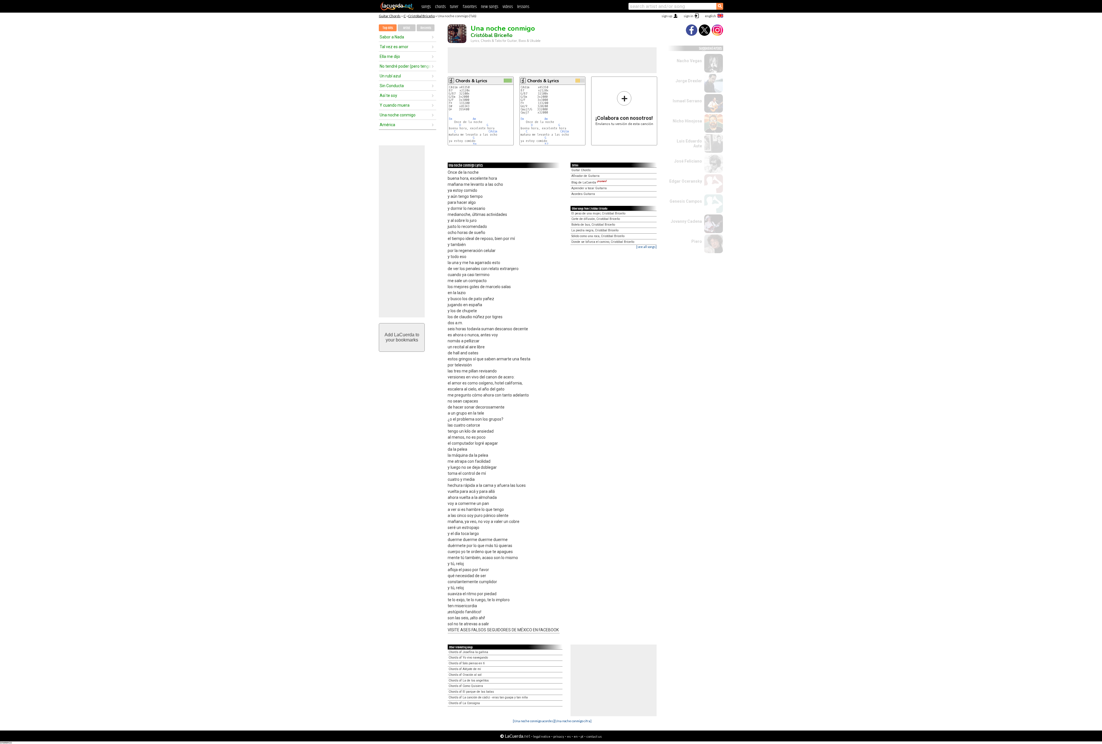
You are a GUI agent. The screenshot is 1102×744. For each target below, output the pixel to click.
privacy (558, 736)
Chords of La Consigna (464, 703)
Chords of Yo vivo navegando (468, 657)
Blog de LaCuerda (589, 182)
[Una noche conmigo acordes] (533, 721)
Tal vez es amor (394, 46)
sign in (688, 16)
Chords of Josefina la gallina (468, 652)
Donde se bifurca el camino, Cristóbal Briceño (602, 242)
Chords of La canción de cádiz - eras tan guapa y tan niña (488, 697)
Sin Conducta (392, 85)
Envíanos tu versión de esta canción (624, 108)
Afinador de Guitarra (585, 176)
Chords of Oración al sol (465, 675)
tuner (454, 6)
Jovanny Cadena (686, 221)
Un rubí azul (390, 76)
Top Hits (388, 28)
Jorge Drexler (689, 81)
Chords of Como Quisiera (466, 686)
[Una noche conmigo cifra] (572, 721)
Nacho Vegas (689, 60)
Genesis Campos (686, 201)
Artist (406, 28)
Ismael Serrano (687, 101)
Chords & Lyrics (471, 81)
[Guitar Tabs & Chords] (397, 9)
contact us (594, 736)
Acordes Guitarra (583, 194)
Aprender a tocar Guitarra (589, 188)
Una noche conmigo (398, 115)
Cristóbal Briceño (421, 16)
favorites (470, 6)
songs (426, 6)
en (576, 736)
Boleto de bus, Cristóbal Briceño (593, 224)
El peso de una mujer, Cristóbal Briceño (598, 213)
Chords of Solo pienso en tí (467, 663)
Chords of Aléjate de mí (465, 669)
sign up (666, 16)
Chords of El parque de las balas (471, 692)
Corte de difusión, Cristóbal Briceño (595, 219)
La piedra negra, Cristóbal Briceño (594, 230)
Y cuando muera (395, 105)
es (569, 736)
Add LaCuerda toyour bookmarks (402, 337)
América (387, 124)
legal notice (541, 736)
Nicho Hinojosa (687, 121)
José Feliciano (688, 161)
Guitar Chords (390, 16)
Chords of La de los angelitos (469, 680)
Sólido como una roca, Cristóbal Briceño (597, 236)
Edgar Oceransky (685, 181)
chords (440, 6)
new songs (489, 6)
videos (508, 6)
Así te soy (388, 95)
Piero (696, 241)
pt (582, 736)
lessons (523, 6)
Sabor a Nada (392, 37)
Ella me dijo (390, 56)
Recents (425, 28)
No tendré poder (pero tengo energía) (405, 66)
